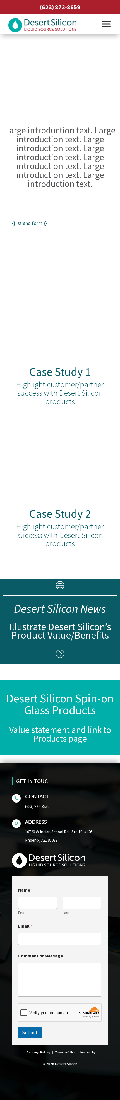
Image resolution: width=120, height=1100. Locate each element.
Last (66, 912)
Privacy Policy (38, 1052)
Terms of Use (65, 1052)
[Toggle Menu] (106, 24)
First (22, 912)
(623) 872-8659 (60, 7)
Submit (29, 1032)
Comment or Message (40, 956)
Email (25, 926)
